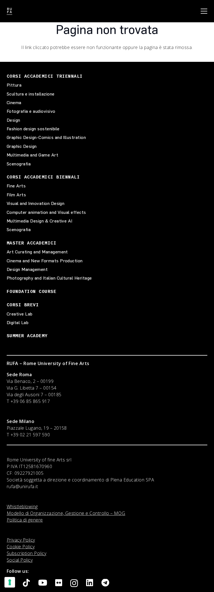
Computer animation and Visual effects (46, 212)
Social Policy (20, 560)
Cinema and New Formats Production (45, 260)
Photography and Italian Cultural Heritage (49, 278)
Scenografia (19, 164)
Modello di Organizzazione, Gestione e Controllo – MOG (66, 513)
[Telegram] (105, 583)
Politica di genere (25, 520)
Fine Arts (16, 186)
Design (13, 120)
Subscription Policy (26, 553)
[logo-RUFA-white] (9, 11)
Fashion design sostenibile (33, 128)
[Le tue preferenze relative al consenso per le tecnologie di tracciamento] (9, 582)
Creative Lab (20, 314)
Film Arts (16, 194)
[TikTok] (26, 583)
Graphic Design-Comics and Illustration (46, 137)
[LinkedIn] (89, 583)
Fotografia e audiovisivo (31, 111)
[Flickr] (58, 583)
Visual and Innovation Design (35, 203)
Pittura (14, 85)
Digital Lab (17, 322)
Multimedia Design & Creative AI (39, 221)
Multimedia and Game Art (32, 155)
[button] (204, 11)
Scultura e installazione (31, 94)
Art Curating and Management (37, 252)
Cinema (14, 102)
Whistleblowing (22, 506)
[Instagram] (74, 583)
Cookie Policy (21, 547)
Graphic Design (22, 146)
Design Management (27, 269)
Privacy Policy (21, 540)
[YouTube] (42, 583)
